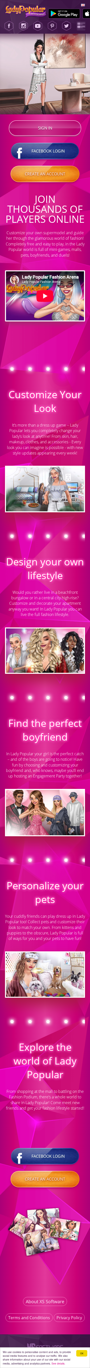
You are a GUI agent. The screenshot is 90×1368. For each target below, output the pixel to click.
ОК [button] (81, 1353)
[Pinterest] (52, 26)
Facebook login (48, 151)
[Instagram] (23, 26)
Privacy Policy (69, 1317)
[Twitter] (66, 26)
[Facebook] (9, 26)
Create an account (45, 174)
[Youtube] (37, 26)
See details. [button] (58, 1363)
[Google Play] (64, 14)
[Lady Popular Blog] (81, 26)
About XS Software (45, 1301)
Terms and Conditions (29, 1317)
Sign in (45, 128)
